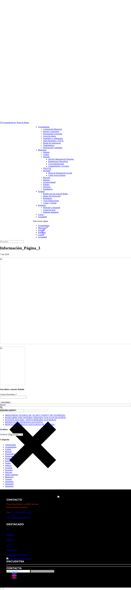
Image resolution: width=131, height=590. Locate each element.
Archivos (3, 434)
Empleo (46, 184)
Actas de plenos (49, 136)
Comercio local (49, 210)
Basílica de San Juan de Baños (55, 194)
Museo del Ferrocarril (52, 196)
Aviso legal (11, 549)
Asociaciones (10, 445)
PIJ (8, 529)
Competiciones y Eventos (58, 166)
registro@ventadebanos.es (18, 517)
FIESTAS (47, 168)
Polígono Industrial (50, 212)
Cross (9, 544)
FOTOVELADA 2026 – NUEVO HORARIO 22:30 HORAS (30, 420)
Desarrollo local (11, 454)
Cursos (41, 214)
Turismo (41, 191)
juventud (8, 468)
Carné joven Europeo (57, 175)
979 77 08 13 (27, 512)
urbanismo (9, 481)
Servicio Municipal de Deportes (61, 159)
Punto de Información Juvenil (60, 173)
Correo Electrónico (8, 394)
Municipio (42, 150)
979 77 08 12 (15, 512)
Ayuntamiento (43, 127)
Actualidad (42, 217)
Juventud (46, 171)
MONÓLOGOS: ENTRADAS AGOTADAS (24, 422)
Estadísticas (47, 189)
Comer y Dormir (50, 203)
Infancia (46, 180)
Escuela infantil (49, 182)
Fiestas (8, 463)
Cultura (46, 154)
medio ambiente (11, 475)
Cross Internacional (56, 164)
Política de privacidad (16, 554)
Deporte (46, 157)
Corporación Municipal (52, 129)
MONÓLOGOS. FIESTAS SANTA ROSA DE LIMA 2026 (29, 424)
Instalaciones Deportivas (58, 161)
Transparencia (48, 145)
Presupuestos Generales (52, 134)
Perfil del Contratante (51, 207)
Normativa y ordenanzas (53, 138)
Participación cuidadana (52, 148)
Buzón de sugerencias (52, 143)
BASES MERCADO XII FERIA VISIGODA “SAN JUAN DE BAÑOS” (35, 417)
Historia (46, 152)
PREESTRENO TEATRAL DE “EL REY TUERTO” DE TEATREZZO (35, 415)
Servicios (47, 187)
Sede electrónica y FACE (53, 141)
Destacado (9, 456)
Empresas (42, 205)
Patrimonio (47, 198)
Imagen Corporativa (51, 131)
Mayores (46, 178)
